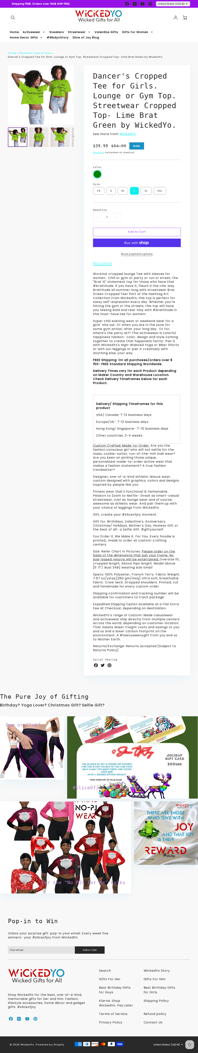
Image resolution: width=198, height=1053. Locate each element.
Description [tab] (102, 263)
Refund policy (155, 1014)
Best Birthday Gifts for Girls (159, 989)
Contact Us (153, 1022)
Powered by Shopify (50, 1044)
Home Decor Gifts (24, 37)
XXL (159, 190)
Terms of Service (113, 1014)
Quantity (100, 209)
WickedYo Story (157, 970)
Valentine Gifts (106, 32)
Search (105, 970)
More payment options (137, 254)
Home (14, 32)
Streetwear (77, 32)
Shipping (98, 152)
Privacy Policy (110, 1022)
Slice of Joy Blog (86, 37)
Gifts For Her (109, 979)
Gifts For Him (155, 979)
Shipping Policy (156, 1001)
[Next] (77, 95)
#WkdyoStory (58, 37)
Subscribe (90, 949)
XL (146, 190)
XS (99, 190)
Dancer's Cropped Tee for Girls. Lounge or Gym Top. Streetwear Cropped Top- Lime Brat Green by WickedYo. (85, 57)
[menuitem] (14, 32)
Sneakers (56, 32)
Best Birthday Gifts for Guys (115, 989)
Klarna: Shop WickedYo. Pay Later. (116, 1003)
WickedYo (127, 134)
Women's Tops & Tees (35, 53)
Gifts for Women (135, 32)
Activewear (32, 32)
